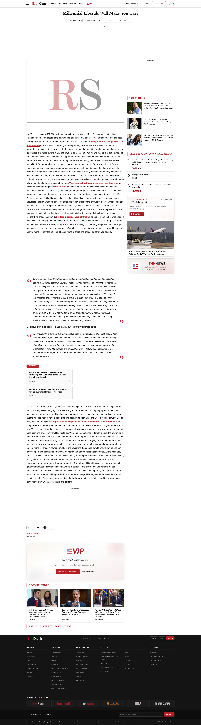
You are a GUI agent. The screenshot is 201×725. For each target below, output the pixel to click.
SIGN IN (145, 4)
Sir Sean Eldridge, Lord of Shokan (73, 217)
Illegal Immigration (57, 680)
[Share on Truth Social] (111, 20)
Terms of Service (32, 722)
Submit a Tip (129, 664)
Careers (128, 660)
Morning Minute (32, 668)
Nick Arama (65, 620)
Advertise (128, 656)
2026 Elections (56, 652)
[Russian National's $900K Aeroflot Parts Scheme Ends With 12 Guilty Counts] (150, 235)
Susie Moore (80, 660)
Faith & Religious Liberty (59, 668)
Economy (54, 664)
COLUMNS (62, 4)
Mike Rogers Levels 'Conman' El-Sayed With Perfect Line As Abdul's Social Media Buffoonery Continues (158, 105)
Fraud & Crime (56, 676)
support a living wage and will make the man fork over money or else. (85, 422)
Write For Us (129, 668)
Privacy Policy (43, 722)
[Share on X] (106, 20)
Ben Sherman (61, 187)
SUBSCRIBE (159, 4)
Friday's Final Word (140, 174)
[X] (94, 638)
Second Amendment (58, 688)
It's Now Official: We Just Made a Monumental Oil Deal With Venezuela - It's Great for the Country (108, 613)
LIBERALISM (31, 537)
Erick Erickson (76, 20)
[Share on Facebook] (115, 20)
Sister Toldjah (80, 680)
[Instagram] (99, 638)
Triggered (103, 663)
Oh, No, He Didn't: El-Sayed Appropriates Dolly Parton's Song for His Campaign (159, 122)
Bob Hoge (31, 620)
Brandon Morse (81, 668)
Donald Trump (56, 660)
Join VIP (170, 638)
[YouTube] (108, 638)
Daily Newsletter (155, 660)
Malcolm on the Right (108, 652)
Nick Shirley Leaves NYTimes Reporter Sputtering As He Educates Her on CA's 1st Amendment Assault (40, 613)
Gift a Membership (156, 656)
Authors (29, 676)
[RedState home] (35, 638)
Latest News (31, 656)
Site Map (77, 722)
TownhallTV (31, 672)
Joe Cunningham (82, 664)
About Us (128, 652)
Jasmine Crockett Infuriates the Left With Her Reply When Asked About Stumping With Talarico (158, 137)
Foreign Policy (56, 672)
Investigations (31, 664)
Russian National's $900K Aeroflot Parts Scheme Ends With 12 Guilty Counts (148, 253)
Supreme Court (56, 684)
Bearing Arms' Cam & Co (109, 667)
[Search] (169, 3)
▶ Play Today (136, 214)
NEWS (53, 4)
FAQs (161, 638)
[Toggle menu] (27, 3)
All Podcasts (104, 671)
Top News (30, 652)
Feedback (53, 722)
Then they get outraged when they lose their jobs (93, 183)
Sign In (153, 638)
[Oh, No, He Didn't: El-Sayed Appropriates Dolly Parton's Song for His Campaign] (134, 124)
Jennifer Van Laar (82, 656)
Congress (54, 656)
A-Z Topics (55, 647)
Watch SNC (154, 664)
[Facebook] (104, 638)
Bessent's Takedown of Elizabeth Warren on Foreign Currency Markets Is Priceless (75, 612)
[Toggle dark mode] (174, 3)
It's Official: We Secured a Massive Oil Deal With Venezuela (151, 185)
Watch (29, 660)
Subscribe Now (88, 571)
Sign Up (169, 714)
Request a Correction (65, 722)
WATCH (72, 4)
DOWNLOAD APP (130, 4)
